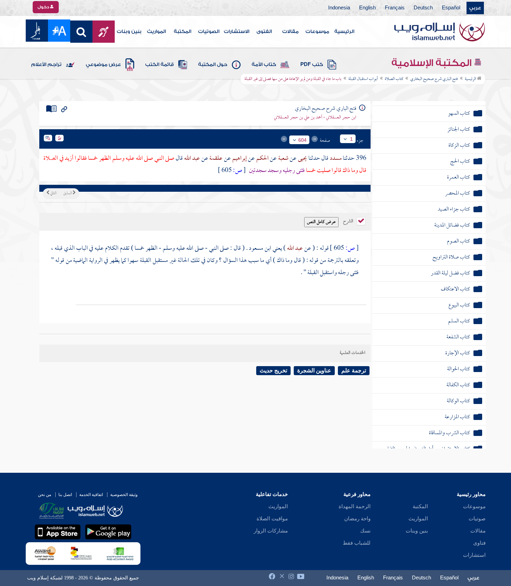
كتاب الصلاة (394, 79)
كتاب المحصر (457, 193)
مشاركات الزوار (271, 531)
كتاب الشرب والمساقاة (449, 433)
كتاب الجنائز (458, 129)
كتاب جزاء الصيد (454, 209)
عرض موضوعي (103, 64)
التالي (52, 193)
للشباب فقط (357, 543)
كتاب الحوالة (458, 369)
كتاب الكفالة (458, 385)
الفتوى (264, 31)
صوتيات (477, 518)
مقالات (290, 31)
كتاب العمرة (458, 177)
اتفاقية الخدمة (91, 494)
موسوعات (317, 31)
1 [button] (351, 139)
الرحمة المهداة (355, 506)
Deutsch (423, 8)
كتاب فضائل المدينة (452, 225)
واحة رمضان (357, 518)
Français (395, 8)
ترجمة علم (353, 370)
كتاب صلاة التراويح (451, 257)
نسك (365, 531)
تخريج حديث (273, 370)
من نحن (44, 494)
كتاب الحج (460, 161)
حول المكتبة (212, 64)
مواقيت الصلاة (272, 518)
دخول (44, 7)
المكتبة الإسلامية (432, 62)
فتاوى (479, 543)
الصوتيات (208, 31)
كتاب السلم (459, 321)
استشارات (474, 555)
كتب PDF (311, 64)
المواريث (156, 31)
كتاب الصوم (458, 241)
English (367, 8)
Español (451, 8)
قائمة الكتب (159, 64)
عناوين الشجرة (314, 370)
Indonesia (339, 8)
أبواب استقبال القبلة (363, 79)
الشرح (348, 220)
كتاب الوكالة (458, 401)
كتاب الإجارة (457, 353)
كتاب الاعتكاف (455, 289)
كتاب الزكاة (459, 145)
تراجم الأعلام (46, 64)
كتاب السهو (459, 113)
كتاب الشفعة (458, 337)
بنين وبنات (129, 31)
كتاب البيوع (459, 305)
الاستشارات (236, 31)
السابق (68, 193)
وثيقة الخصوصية (124, 494)
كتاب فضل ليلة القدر (450, 273)
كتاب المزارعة (457, 417)
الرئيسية (344, 31)
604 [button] (302, 140)
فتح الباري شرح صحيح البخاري (434, 79)
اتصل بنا (65, 494)
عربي (475, 8)
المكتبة (182, 31)
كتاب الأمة (264, 64)
